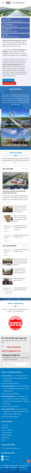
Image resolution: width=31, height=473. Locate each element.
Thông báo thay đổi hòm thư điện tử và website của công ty (21, 227)
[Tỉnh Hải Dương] (15, 323)
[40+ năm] (3, 20)
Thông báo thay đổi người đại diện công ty (21, 236)
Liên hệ (4, 440)
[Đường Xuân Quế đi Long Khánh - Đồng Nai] (15, 118)
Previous (3, 127)
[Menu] (3, 2)
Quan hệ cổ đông (7, 435)
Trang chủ (5, 425)
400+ (7, 35)
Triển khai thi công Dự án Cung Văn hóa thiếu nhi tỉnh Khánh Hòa (14, 192)
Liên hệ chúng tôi (10, 83)
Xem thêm (25, 169)
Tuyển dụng (5, 437)
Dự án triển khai (15, 89)
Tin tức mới (7, 169)
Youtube (6, 459)
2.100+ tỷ (8, 29)
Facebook (7, 456)
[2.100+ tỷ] (3, 31)
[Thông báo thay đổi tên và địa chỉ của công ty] (7, 290)
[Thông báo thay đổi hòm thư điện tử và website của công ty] (7, 228)
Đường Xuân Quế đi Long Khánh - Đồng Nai (15, 125)
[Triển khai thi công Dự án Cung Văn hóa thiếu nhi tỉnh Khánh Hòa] (15, 180)
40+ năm (8, 19)
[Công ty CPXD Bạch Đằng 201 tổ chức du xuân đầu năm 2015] (7, 271)
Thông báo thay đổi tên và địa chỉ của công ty (20, 289)
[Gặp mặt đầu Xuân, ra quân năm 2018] (7, 281)
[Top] (28, 464)
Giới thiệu (5, 427)
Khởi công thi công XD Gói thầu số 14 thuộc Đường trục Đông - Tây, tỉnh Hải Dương (20, 208)
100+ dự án (8, 24)
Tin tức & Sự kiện (15, 153)
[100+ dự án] (3, 25)
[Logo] (15, 2)
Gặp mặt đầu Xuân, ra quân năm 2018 (20, 279)
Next (27, 127)
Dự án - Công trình (7, 430)
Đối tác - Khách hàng (15, 303)
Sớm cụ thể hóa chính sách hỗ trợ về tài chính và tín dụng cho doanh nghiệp (20, 218)
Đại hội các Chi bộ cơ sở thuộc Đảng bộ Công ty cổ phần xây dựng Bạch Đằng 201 (21, 262)
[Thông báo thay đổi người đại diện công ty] (7, 238)
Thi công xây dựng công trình (10, 448)
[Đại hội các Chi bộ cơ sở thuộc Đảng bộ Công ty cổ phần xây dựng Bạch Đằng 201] (7, 261)
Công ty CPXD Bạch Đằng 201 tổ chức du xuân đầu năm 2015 (20, 270)
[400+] (3, 36)
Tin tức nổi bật (9, 246)
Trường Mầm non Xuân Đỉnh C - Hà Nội (14, 145)
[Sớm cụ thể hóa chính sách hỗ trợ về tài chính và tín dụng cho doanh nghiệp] (7, 218)
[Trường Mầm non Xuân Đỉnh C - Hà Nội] (15, 137)
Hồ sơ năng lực (9, 80)
